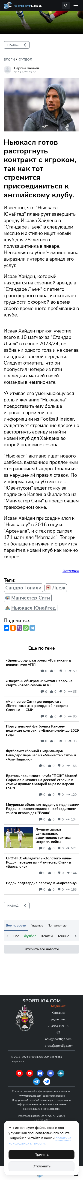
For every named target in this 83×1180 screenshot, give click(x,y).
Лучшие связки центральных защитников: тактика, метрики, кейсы (53, 835)
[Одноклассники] (13, 628)
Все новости (16, 925)
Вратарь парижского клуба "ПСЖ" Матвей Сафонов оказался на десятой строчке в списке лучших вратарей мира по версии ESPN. (41, 782)
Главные (36, 925)
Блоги (9, 59)
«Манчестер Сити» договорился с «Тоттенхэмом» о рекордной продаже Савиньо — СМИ (37, 705)
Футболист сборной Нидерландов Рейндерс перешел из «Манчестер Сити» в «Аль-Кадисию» (41, 755)
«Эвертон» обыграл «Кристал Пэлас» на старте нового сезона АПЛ (39, 683)
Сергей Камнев (26, 68)
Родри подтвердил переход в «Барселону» (41, 883)
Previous (7, 936)
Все (16, 936)
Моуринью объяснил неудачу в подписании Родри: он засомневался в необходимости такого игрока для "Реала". (42, 808)
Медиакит (58, 1006)
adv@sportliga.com (58, 1039)
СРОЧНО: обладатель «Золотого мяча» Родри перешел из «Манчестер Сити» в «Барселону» (38, 862)
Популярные (57, 925)
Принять (42, 1154)
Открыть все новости (42, 949)
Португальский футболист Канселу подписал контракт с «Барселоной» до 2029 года (42, 730)
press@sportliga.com (59, 1046)
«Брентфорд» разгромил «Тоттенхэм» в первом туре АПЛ (38, 662)
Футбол (25, 59)
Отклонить (41, 1166)
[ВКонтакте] (6, 628)
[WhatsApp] (26, 628)
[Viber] (19, 628)
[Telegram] (32, 628)
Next (75, 936)
